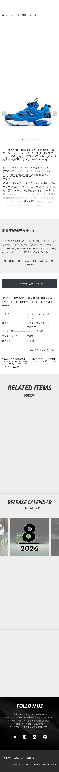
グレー (33, 326)
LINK (10, 261)
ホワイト (40, 322)
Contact (31, 758)
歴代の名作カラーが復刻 (20, 190)
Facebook (42, 261)
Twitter (25, 261)
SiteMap (7, 758)
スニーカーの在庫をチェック (29, 283)
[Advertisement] (29, 50)
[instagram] (34, 737)
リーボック (32, 314)
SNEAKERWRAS (32, 764)
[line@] (44, 737)
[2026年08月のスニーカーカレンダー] (29, 537)
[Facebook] (24, 737)
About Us (19, 758)
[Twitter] (15, 737)
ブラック (31, 322)
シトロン (44, 186)
